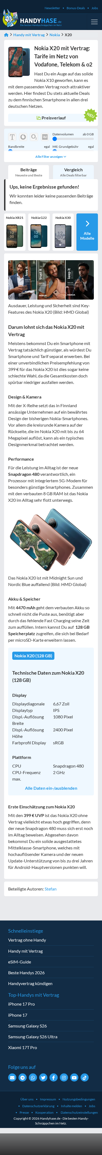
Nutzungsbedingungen (79, 1099)
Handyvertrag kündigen (30, 983)
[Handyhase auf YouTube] (74, 1077)
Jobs (94, 8)
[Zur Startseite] (6, 34)
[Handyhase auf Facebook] (54, 1077)
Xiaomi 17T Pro (22, 1047)
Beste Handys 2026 (26, 972)
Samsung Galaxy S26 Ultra (32, 1036)
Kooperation (44, 1112)
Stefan (51, 888)
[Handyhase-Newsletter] (12, 1077)
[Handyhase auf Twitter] (43, 1077)
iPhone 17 (17, 1014)
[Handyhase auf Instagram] (64, 1077)
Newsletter (52, 8)
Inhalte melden (71, 1106)
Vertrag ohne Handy (27, 939)
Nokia (55, 34)
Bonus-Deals (76, 8)
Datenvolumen (73, 134)
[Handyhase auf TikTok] (85, 1077)
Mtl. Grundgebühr (73, 146)
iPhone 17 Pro (21, 1003)
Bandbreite (29, 146)
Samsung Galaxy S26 (27, 1025)
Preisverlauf (54, 117)
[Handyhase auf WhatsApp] (33, 1077)
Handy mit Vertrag (29, 34)
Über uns (26, 1099)
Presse (24, 1112)
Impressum (48, 1099)
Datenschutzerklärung (38, 1106)
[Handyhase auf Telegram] (22, 1077)
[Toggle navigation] (94, 22)
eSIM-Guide (19, 961)
